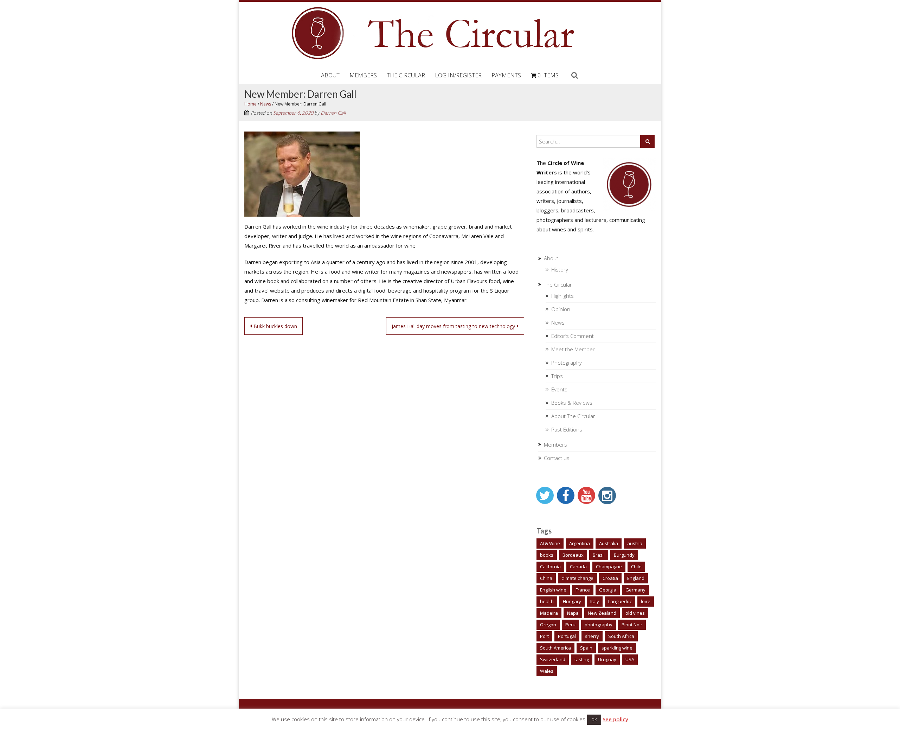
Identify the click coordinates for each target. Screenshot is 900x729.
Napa (573, 613)
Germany (635, 590)
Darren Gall (333, 113)
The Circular (406, 75)
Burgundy (624, 555)
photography (598, 624)
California (550, 566)
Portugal (567, 636)
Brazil (599, 555)
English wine (553, 590)
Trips (557, 375)
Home (250, 104)
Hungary (572, 601)
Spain (586, 648)
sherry (592, 636)
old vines (635, 613)
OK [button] (594, 719)
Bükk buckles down (275, 326)
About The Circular (573, 416)
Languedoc (620, 601)
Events (559, 389)
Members (363, 75)
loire (645, 601)
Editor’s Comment (572, 335)
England (635, 578)
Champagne (609, 566)
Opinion (560, 309)
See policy (615, 719)
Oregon (548, 624)
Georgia (607, 590)
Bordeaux (573, 555)
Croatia (610, 578)
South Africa (621, 636)
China (546, 578)
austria (634, 543)
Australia (608, 543)
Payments (506, 75)
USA (629, 659)
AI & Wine (550, 543)
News (265, 104)
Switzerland (552, 659)
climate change (577, 578)
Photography (566, 362)
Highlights (562, 295)
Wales (546, 671)
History (559, 269)
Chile (636, 566)
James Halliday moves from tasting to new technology (453, 326)
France (583, 590)
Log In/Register (458, 75)
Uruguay (607, 659)
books (546, 555)
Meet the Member (573, 349)
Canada (578, 566)
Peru (570, 624)
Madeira (549, 613)
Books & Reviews (571, 402)
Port (544, 636)
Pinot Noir (632, 624)
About (330, 75)
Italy (594, 601)
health (547, 601)
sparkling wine (617, 648)
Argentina (579, 543)
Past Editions (566, 429)
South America (555, 648)
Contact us (557, 457)
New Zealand (602, 613)
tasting (581, 659)
